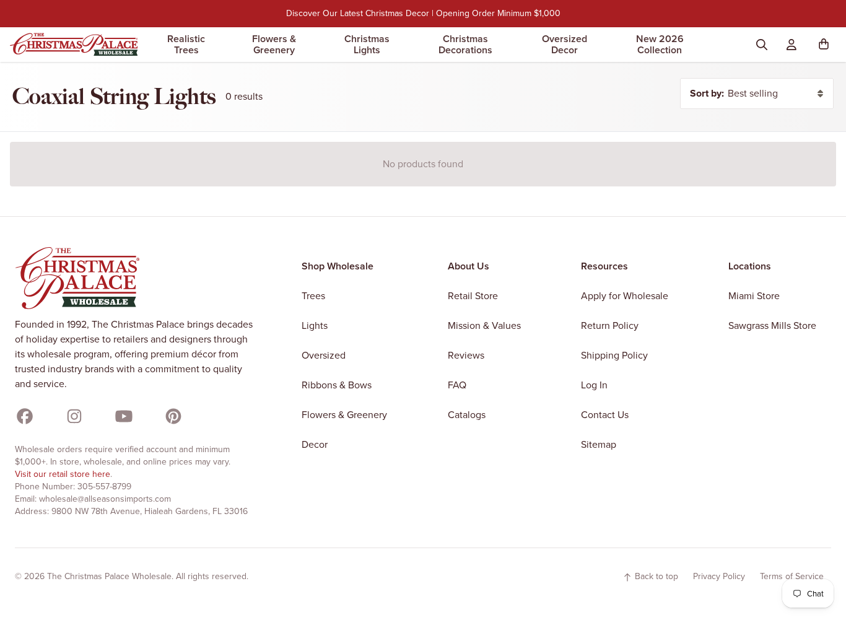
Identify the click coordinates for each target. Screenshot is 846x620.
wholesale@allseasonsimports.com (105, 498)
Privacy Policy (719, 576)
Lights (315, 325)
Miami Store (754, 296)
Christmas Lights (367, 44)
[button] (826, 44)
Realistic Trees (186, 44)
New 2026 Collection (660, 44)
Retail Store (473, 296)
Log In (594, 385)
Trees (313, 296)
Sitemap (598, 444)
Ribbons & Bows (337, 385)
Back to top (655, 576)
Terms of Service (792, 576)
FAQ (457, 385)
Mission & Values (484, 325)
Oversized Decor (564, 44)
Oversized (324, 355)
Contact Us (605, 415)
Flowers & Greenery (274, 44)
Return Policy (610, 325)
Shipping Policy (614, 355)
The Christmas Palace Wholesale (109, 576)
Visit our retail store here (62, 474)
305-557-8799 (104, 486)
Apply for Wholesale (624, 296)
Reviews (466, 355)
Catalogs (467, 415)
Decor (315, 444)
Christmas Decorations (465, 44)
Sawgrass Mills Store (772, 325)
